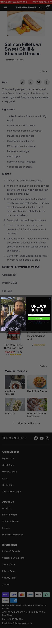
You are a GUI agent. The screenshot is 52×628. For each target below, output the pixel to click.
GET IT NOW (38, 318)
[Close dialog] (50, 299)
